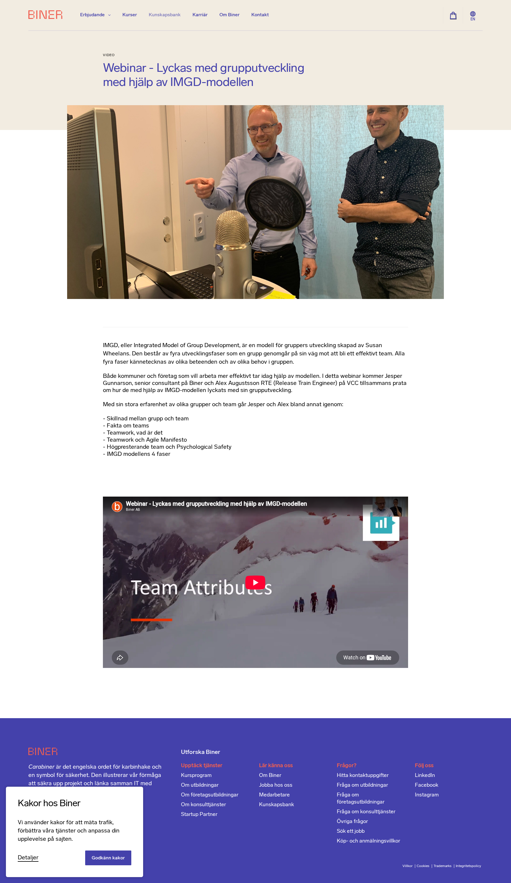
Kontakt (260, 15)
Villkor (407, 866)
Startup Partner (199, 814)
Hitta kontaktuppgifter (363, 775)
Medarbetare (274, 795)
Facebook (426, 785)
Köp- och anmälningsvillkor (368, 841)
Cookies (423, 866)
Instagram (427, 795)
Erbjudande (93, 15)
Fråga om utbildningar (362, 785)
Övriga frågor (352, 822)
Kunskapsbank (165, 15)
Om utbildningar (200, 785)
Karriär (200, 15)
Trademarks (443, 866)
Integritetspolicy (468, 866)
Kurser (129, 15)
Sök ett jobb (351, 831)
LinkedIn (425, 775)
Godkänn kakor (108, 858)
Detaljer (28, 858)
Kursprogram (196, 775)
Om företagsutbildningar (209, 795)
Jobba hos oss (275, 785)
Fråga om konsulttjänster (366, 812)
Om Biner (229, 15)
